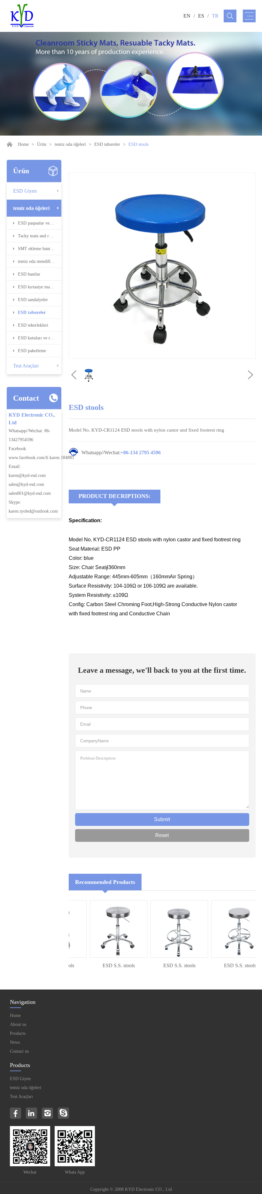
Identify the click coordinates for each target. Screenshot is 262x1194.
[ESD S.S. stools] (108, 929)
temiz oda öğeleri (70, 144)
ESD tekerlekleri (33, 325)
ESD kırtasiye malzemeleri (39, 287)
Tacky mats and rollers (38, 236)
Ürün (41, 144)
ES (201, 16)
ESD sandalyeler (33, 299)
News (15, 1042)
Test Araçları (26, 365)
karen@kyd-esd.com (27, 475)
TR (215, 16)
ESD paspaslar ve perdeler (39, 223)
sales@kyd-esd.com (26, 484)
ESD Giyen (25, 191)
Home (23, 144)
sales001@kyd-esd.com (30, 493)
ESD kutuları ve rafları (39, 338)
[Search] (230, 16)
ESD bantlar (29, 274)
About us (18, 1024)
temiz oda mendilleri (36, 261)
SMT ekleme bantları (37, 248)
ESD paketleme (32, 350)
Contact (26, 398)
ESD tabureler (107, 144)
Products (18, 1033)
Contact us (19, 1051)
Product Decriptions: (114, 496)
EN (186, 16)
